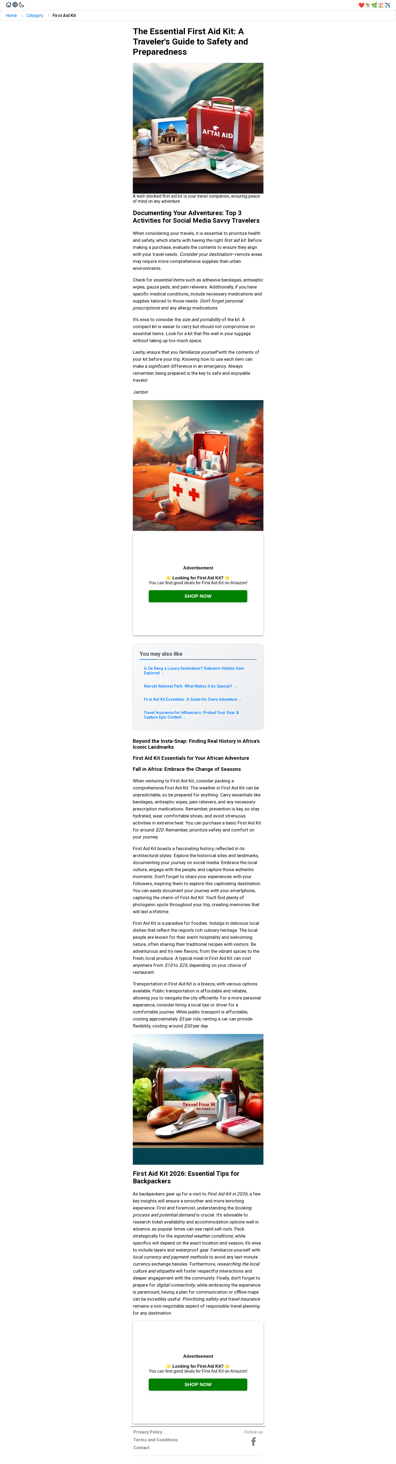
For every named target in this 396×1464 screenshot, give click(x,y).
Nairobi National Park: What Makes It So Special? (190, 686)
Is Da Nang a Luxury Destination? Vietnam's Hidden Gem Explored (194, 670)
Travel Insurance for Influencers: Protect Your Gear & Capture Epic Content (191, 715)
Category (34, 15)
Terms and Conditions (155, 1439)
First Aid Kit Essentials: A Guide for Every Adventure (193, 699)
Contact (141, 1447)
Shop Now (198, 596)
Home (11, 15)
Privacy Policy (147, 1432)
